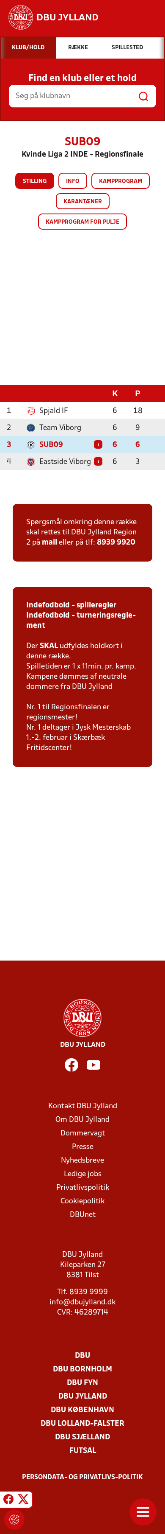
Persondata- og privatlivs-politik (82, 1478)
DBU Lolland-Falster (82, 1423)
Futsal (82, 1451)
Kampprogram (120, 181)
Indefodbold (48, 605)
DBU (82, 1356)
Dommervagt (82, 1133)
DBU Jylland (82, 1396)
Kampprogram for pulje (82, 222)
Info (73, 181)
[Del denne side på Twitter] (23, 1501)
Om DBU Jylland (82, 1120)
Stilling (35, 181)
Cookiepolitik (82, 1201)
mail (49, 542)
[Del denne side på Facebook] (8, 1501)
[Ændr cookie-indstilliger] (14, 1519)
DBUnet (83, 1215)
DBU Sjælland (82, 1437)
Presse (83, 1147)
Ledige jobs (83, 1174)
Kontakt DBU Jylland (82, 1106)
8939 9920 (116, 542)
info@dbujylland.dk (83, 1302)
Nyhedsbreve (82, 1160)
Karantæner (82, 202)
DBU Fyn (82, 1383)
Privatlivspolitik (82, 1187)
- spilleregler (93, 605)
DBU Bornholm (82, 1369)
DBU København (82, 1410)
